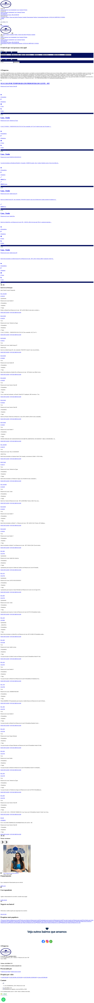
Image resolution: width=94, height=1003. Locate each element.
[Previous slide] (2, 842)
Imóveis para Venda (5, 971)
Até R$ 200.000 (4, 977)
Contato (2, 18)
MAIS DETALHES (5, 312)
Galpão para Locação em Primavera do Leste (67, 921)
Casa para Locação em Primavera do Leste (72, 920)
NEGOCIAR (3, 914)
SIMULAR (3, 886)
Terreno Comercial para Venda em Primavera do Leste (48, 922)
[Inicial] (6, 7)
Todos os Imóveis (4, 9)
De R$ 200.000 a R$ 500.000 (16, 977)
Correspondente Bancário (42, 17)
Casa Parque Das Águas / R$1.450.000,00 (10, 14)
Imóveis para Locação (16, 971)
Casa (9, 9)
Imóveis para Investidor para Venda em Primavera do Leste (23, 922)
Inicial (4, 34)
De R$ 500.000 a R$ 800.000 (30, 977)
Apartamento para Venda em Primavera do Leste (46, 921)
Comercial (21, 9)
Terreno (25, 9)
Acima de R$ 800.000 (42, 977)
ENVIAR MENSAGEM (15, 312)
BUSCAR (69, 54)
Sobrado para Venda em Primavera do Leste (70, 922)
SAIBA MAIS (4, 900)
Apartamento (13, 9)
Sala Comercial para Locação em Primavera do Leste (23, 921)
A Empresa (3, 17)
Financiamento (30, 17)
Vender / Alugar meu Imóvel (12, 17)
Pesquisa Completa (22, 17)
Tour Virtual (3, 13)
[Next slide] (6, 842)
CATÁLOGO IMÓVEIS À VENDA (57, 17)
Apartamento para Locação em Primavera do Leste (51, 920)
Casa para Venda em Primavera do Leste (10, 920)
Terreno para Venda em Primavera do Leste (29, 920)
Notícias (35, 17)
